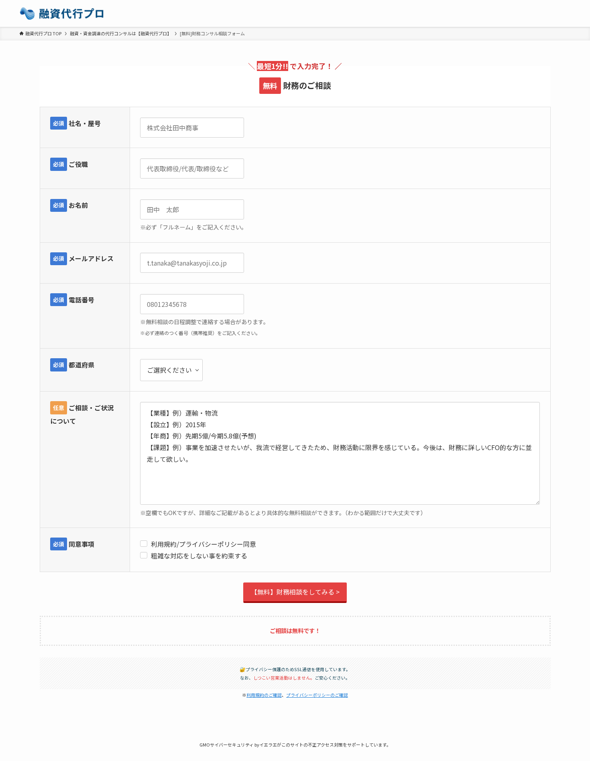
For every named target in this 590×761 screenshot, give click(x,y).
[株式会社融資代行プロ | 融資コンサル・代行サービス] (61, 13)
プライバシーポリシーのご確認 (317, 695)
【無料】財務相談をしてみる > (295, 592)
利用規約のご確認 (264, 695)
